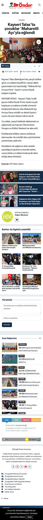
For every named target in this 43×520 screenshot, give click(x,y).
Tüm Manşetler (10, 487)
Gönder (7, 325)
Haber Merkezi (21, 215)
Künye (6, 498)
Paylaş (6, 66)
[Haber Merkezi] (7, 217)
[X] (17, 467)
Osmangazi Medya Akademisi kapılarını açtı (30, 288)
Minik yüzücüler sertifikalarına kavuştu (28, 395)
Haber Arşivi (9, 492)
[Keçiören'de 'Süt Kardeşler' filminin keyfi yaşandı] (31, 259)
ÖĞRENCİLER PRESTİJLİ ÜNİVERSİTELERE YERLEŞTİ (29, 372)
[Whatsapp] (30, 467)
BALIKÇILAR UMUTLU (26, 360)
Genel (21, 356)
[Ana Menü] (2, 5)
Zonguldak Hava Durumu (14, 476)
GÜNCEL (5, 13)
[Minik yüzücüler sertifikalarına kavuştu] (31, 239)
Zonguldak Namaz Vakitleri (15, 479)
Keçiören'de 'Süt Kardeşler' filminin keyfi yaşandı (29, 268)
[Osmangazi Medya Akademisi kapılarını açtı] (31, 280)
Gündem (22, 344)
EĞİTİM (15, 13)
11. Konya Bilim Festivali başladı (27, 406)
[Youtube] (26, 467)
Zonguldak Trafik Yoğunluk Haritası (18, 481)
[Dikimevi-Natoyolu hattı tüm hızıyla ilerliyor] (11, 239)
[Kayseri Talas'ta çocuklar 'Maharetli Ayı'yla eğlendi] (21, 50)
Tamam (29, 517)
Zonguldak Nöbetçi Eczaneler (16, 474)
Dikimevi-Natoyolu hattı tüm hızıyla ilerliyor (9, 247)
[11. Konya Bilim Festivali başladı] (11, 259)
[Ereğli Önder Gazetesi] (20, 5)
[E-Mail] (17, 220)
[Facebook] (13, 467)
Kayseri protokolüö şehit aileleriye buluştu (29, 349)
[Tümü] (40, 338)
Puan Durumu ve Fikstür (13, 484)
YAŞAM (21, 20)
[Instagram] (21, 467)
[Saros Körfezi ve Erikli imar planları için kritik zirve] (11, 280)
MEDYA (36, 13)
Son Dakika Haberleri (12, 489)
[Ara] (39, 5)
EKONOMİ (26, 13)
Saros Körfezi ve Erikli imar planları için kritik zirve (11, 288)
